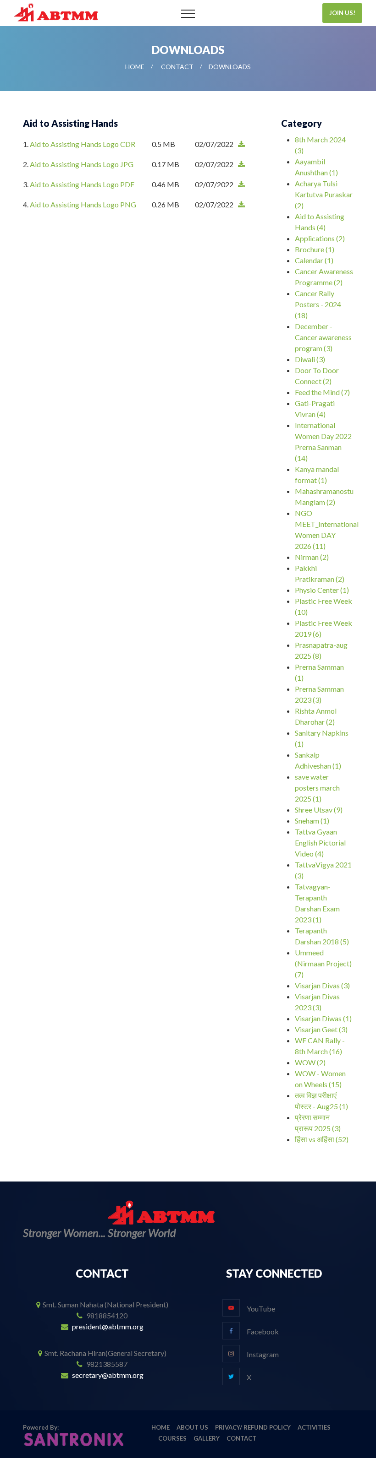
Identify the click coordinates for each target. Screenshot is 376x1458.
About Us (192, 1427)
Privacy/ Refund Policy (253, 1427)
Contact (177, 66)
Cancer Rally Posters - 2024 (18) (318, 304)
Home (134, 66)
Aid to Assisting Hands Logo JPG (81, 164)
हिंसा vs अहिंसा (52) (321, 1139)
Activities (314, 1427)
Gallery (207, 1438)
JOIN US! (342, 12)
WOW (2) (310, 1062)
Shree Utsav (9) (319, 809)
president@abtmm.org (108, 1326)
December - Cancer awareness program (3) (323, 337)
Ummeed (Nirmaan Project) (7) (323, 963)
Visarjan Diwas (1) (323, 1018)
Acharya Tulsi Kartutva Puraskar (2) (324, 194)
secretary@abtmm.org (108, 1375)
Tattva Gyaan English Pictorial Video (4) (320, 842)
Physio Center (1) (322, 589)
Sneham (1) (312, 820)
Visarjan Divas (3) (322, 985)
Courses (172, 1438)
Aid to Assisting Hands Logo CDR (82, 144)
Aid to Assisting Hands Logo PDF (82, 184)
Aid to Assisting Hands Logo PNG (83, 204)
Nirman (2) (312, 557)
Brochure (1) (314, 249)
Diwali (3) (310, 359)
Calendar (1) (314, 260)
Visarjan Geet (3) (321, 1029)
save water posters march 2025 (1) (317, 787)
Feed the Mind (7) (322, 392)
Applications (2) (320, 238)
